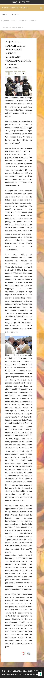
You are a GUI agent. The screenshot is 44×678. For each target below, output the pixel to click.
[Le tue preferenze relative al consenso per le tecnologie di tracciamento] (40, 674)
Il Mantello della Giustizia (15, 8)
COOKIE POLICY (36, 674)
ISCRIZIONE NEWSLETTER (21, 2)
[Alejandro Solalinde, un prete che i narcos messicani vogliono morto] (7, 73)
